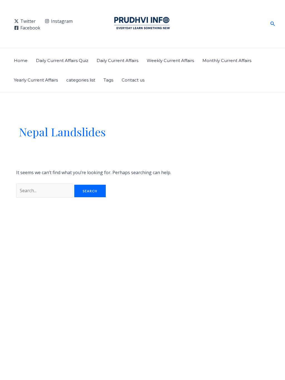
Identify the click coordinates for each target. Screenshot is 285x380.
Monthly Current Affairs (226, 60)
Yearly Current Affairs (36, 80)
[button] (272, 24)
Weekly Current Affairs (170, 60)
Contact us (133, 80)
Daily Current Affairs (117, 60)
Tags (108, 80)
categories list (80, 80)
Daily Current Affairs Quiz (62, 60)
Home (21, 60)
